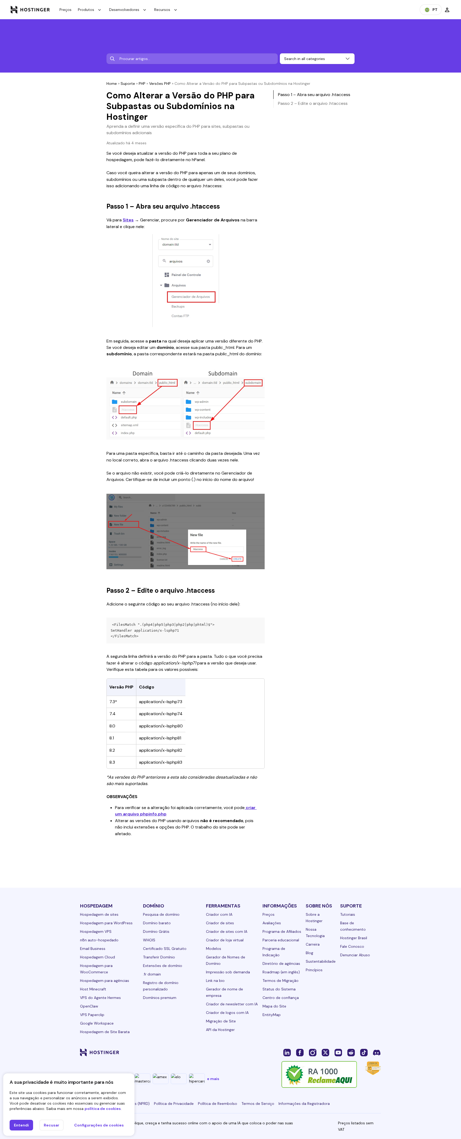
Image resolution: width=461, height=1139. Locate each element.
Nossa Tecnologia (315, 932)
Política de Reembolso (217, 1103)
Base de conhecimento (353, 926)
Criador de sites (220, 923)
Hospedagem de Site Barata (105, 1031)
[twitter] (325, 1052)
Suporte (128, 83)
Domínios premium (159, 997)
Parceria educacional (281, 940)
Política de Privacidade (174, 1103)
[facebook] (300, 1052)
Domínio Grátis (156, 931)
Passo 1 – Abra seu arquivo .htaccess (314, 94)
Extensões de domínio (162, 965)
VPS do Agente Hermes (100, 997)
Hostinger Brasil (353, 937)
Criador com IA (219, 914)
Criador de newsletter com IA (232, 1004)
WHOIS (149, 940)
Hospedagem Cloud (97, 957)
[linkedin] (287, 1052)
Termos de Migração (281, 980)
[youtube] (338, 1052)
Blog (309, 952)
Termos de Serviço (257, 1103)
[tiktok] (364, 1052)
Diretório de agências (281, 963)
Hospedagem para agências (104, 980)
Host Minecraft (93, 989)
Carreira (313, 944)
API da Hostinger (220, 1029)
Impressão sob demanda (228, 972)
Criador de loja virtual (225, 940)
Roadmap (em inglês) (281, 972)
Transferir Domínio (159, 957)
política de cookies (103, 1108)
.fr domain (152, 974)
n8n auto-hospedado (99, 940)
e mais (213, 1078)
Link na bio (215, 980)
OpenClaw (89, 1006)
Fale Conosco (352, 946)
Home (111, 83)
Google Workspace (97, 1023)
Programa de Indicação (274, 951)
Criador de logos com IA (227, 1012)
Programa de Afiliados (282, 931)
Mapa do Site (274, 1006)
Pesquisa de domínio (161, 914)
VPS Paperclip (92, 1014)
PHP (142, 83)
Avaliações (272, 923)
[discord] (376, 1052)
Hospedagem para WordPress (106, 923)
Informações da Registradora (304, 1103)
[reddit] (351, 1052)
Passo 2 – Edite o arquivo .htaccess (313, 103)
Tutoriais (347, 914)
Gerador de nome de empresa (224, 992)
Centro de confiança (281, 997)
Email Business (92, 948)
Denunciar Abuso (355, 955)
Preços (65, 9)
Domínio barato (157, 923)
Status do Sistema (279, 989)
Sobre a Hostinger (314, 917)
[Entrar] (447, 9)
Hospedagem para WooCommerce (96, 968)
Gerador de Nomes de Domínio (225, 960)
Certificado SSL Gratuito (164, 948)
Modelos (213, 948)
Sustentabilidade (321, 961)
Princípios (314, 969)
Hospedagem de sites (99, 914)
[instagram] (312, 1052)
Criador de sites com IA (226, 931)
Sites (128, 220)
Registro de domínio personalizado (160, 985)
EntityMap (272, 1014)
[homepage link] (30, 10)
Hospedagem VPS (96, 931)
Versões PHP (160, 83)
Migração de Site (221, 1021)
